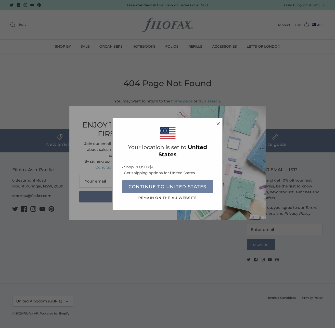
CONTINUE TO (167, 186)
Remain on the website (167, 198)
